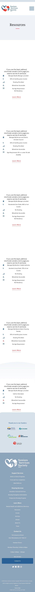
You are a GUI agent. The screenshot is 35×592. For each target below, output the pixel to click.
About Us (17, 523)
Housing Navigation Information (17, 495)
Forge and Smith (21, 590)
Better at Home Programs (17, 476)
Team (17, 526)
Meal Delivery (17, 483)
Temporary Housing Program (17, 498)
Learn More (16, 97)
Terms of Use (17, 588)
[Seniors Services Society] (15, 8)
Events (18, 513)
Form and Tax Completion (17, 480)
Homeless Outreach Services (17, 491)
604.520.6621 (17, 557)
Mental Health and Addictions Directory (17, 506)
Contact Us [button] (17, 561)
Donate (17, 519)
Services (17, 516)
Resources (17, 510)
